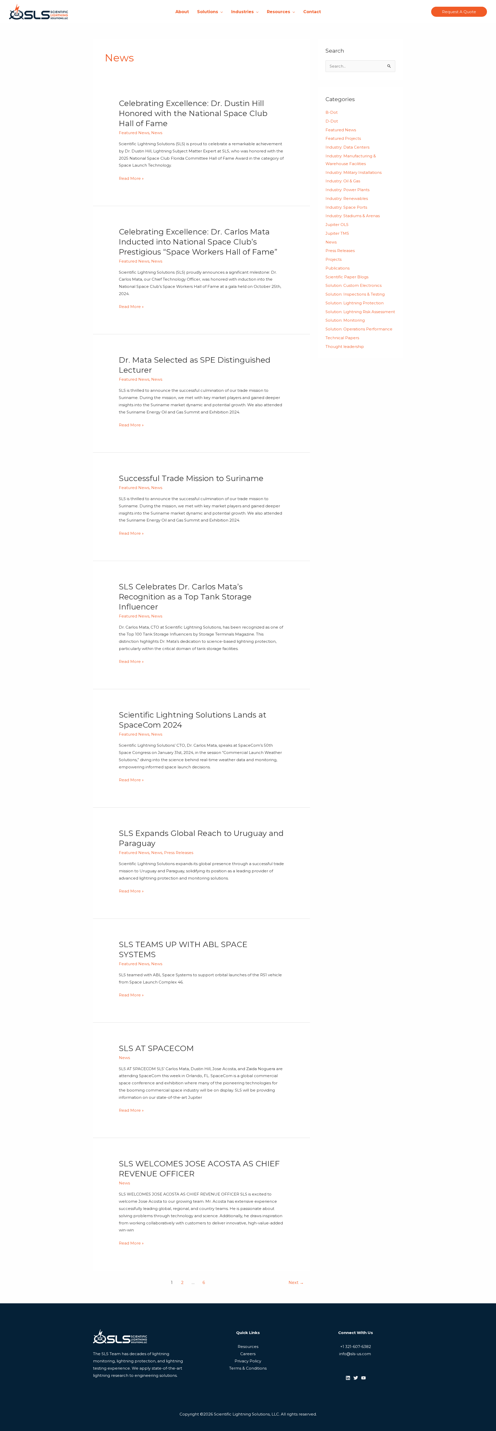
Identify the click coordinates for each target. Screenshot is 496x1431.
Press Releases (178, 852)
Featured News (134, 132)
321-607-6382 (357, 1346)
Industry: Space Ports (346, 207)
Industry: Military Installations (354, 172)
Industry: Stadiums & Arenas (353, 215)
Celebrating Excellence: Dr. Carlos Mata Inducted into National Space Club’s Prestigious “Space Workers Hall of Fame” (198, 242)
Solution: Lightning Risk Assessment (360, 311)
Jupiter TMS (337, 233)
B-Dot (332, 112)
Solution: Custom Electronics (354, 285)
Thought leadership (345, 346)
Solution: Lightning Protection (355, 302)
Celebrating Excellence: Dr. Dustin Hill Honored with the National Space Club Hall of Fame (193, 113)
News (156, 132)
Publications (338, 268)
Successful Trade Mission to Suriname (191, 478)
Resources (248, 1346)
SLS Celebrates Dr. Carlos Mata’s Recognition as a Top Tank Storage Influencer (185, 597)
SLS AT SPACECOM (156, 1048)
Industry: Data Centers (347, 147)
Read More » (131, 178)
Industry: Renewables (347, 198)
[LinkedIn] (348, 1378)
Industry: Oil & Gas (343, 180)
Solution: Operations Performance (359, 329)
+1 (342, 1346)
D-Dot (332, 121)
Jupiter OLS (337, 224)
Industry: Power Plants (347, 189)
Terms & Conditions (248, 1368)
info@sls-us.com (355, 1353)
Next (296, 1282)
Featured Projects (343, 138)
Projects (334, 259)
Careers (247, 1353)
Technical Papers (342, 337)
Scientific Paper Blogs (347, 276)
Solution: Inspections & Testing (355, 294)
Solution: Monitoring (345, 320)
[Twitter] (355, 1378)
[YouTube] (363, 1378)
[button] (220, 12)
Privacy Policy (248, 1361)
